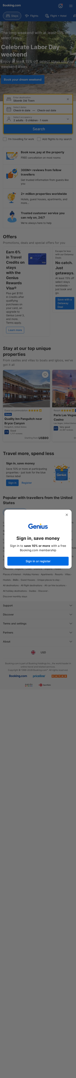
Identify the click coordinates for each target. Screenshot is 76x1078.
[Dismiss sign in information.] (66, 514)
